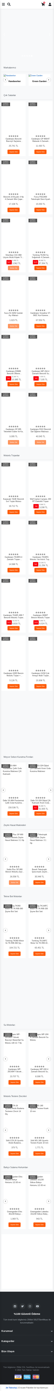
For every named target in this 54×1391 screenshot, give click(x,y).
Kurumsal (7, 1331)
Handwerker (14, 81)
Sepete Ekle (13, 152)
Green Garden (39, 81)
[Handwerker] (15, 75)
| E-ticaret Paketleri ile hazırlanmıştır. (27, 1388)
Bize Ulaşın (8, 1351)
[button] (4, 34)
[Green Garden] (40, 75)
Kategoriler (7, 1341)
